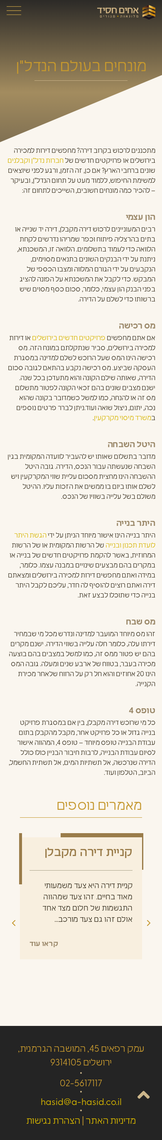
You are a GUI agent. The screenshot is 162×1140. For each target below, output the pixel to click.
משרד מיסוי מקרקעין (122, 418)
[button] (148, 923)
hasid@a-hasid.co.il (81, 1103)
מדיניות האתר (111, 1121)
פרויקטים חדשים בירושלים (69, 338)
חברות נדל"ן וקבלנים (35, 161)
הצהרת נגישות (53, 1121)
